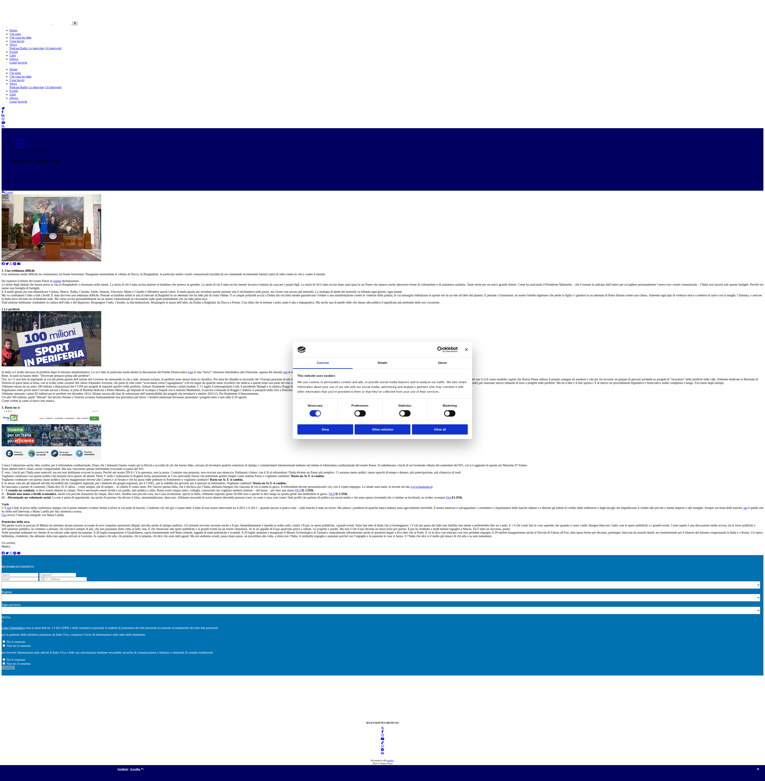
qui (191, 372)
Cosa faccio (17, 41)
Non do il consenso (19, 645)
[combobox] (44, 579)
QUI (298, 490)
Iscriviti (22, 62)
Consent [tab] (323, 362)
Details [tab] (382, 362)
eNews (14, 59)
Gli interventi (53, 48)
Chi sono (15, 34)
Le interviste (36, 48)
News (13, 44)
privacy (390, 760)
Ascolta (135, 769)
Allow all (440, 429)
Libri (13, 55)
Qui (448, 497)
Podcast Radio (19, 48)
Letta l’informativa (13, 628)
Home (13, 30)
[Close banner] (466, 349)
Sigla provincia (11, 604)
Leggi (13, 62)
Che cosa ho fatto (20, 37)
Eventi (14, 52)
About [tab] (442, 362)
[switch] (360, 413)
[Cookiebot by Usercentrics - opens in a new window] (440, 349)
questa (57, 281)
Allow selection (382, 429)
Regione (7, 592)
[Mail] (18, 264)
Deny (325, 429)
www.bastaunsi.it (421, 486)
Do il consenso (16, 641)
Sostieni (122, 769)
